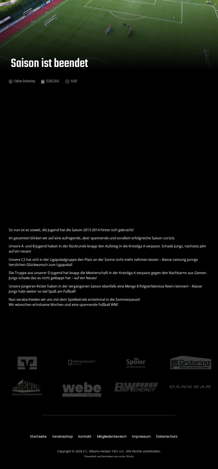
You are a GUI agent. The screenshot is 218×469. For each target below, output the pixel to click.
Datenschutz (167, 436)
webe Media (126, 456)
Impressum (141, 436)
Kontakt (85, 436)
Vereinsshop (62, 436)
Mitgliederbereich (111, 436)
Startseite (38, 436)
